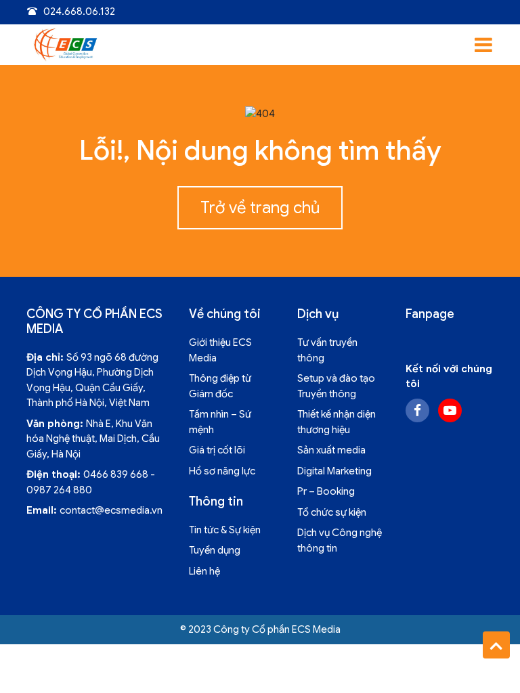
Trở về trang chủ (260, 208)
